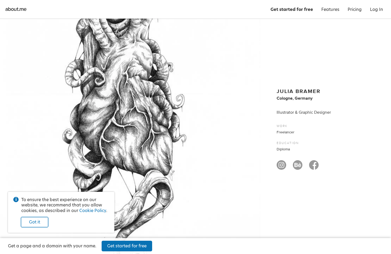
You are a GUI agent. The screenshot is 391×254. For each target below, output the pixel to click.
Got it (34, 222)
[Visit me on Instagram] (281, 167)
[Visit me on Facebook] (314, 167)
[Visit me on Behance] (297, 167)
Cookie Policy (92, 211)
